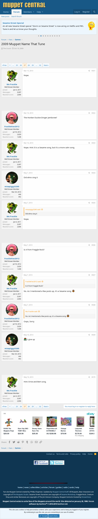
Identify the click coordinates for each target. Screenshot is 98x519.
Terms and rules (62, 454)
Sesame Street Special (13, 23)
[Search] (94, 11)
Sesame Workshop (68, 494)
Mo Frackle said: (31, 311)
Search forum (16, 16)
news (26, 487)
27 (25, 65)
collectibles (35, 487)
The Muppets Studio (20, 494)
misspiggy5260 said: (33, 209)
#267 (93, 275)
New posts (5, 16)
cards (71, 487)
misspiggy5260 (12, 186)
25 (17, 65)
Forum (16, 12)
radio (65, 487)
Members (27, 12)
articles (44, 487)
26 (21, 65)
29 (33, 65)
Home (6, 12)
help (77, 487)
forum (51, 487)
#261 (93, 71)
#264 (93, 173)
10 (59, 35)
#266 (93, 245)
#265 (93, 203)
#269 (93, 335)
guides (59, 487)
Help (39, 12)
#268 (93, 305)
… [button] (13, 65)
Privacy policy (75, 454)
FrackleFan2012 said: (33, 281)
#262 (93, 113)
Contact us (50, 454)
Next (45, 65)
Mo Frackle (12, 84)
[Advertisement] (49, 56)
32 (40, 65)
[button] (10, 11)
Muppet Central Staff (61, 492)
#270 (93, 377)
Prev (5, 65)
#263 (93, 143)
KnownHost (86, 497)
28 (29, 65)
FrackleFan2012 (11, 126)
